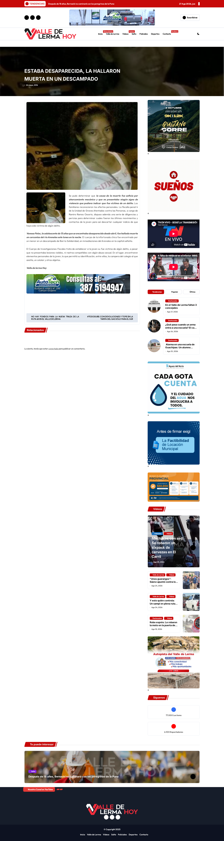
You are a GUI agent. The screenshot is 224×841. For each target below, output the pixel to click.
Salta (134, 34)
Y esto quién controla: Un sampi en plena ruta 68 (162, 603)
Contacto (168, 33)
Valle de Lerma (112, 34)
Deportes (155, 34)
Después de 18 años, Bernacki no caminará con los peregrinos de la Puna (73, 776)
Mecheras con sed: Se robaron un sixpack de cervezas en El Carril (168, 547)
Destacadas (172, 301)
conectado (53, 348)
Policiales (143, 34)
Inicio (101, 33)
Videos (126, 33)
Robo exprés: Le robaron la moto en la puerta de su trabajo (163, 625)
